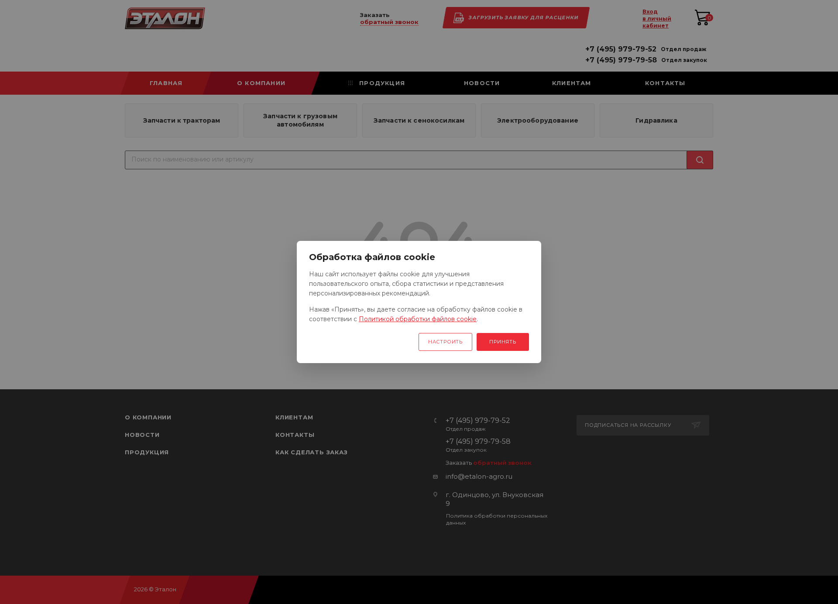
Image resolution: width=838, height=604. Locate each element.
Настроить (445, 342)
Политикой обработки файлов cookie (418, 319)
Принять (502, 342)
